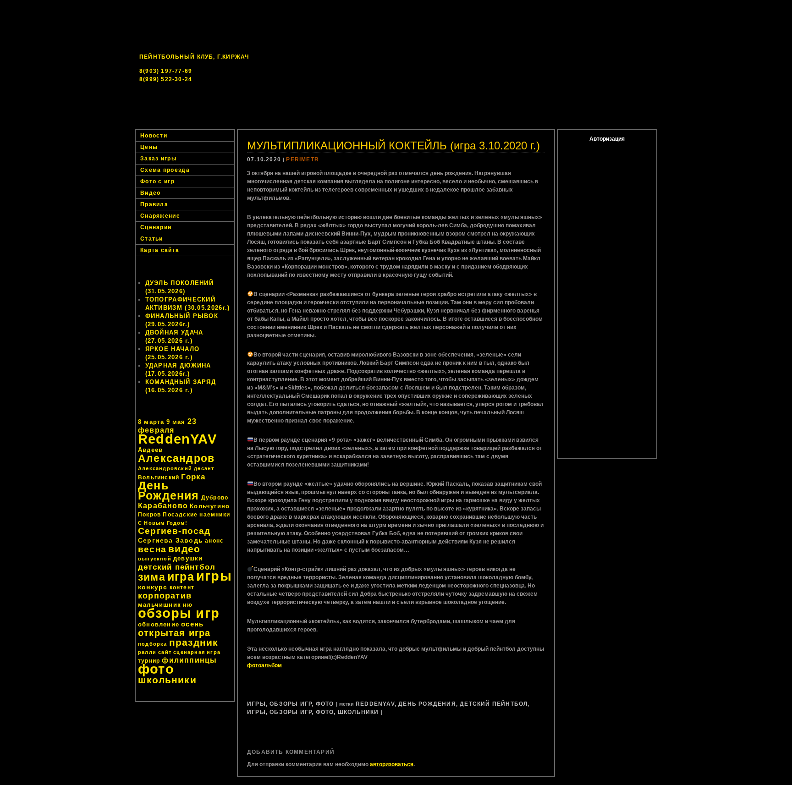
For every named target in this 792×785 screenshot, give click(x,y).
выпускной (154, 558)
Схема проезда (165, 170)
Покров (149, 514)
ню (187, 604)
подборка (152, 644)
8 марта (151, 421)
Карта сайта (159, 250)
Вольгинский (158, 477)
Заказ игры (566, 124)
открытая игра (174, 633)
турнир (149, 661)
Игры (256, 704)
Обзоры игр (291, 704)
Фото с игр (157, 181)
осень (192, 624)
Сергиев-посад (174, 531)
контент (182, 587)
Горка (193, 476)
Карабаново (163, 506)
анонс (214, 540)
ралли (147, 652)
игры (214, 575)
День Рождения (168, 490)
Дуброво (214, 497)
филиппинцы (189, 660)
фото (156, 668)
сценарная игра (196, 652)
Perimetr (302, 159)
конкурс (152, 587)
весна (152, 549)
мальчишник (159, 604)
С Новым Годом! (162, 523)
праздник (194, 642)
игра (180, 577)
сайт (164, 652)
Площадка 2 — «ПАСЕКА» (444, 124)
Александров (176, 458)
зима (151, 577)
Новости (272, 124)
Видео (150, 193)
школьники (167, 680)
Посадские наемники (196, 514)
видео (184, 548)
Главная (221, 124)
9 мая (176, 421)
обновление (158, 624)
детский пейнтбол (176, 566)
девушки (188, 558)
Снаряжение (160, 216)
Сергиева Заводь (170, 540)
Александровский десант (176, 468)
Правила (154, 204)
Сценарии (155, 227)
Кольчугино (210, 506)
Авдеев (150, 449)
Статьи (151, 239)
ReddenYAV (177, 439)
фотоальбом (264, 665)
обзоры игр (179, 613)
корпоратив (165, 595)
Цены (515, 124)
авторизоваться (391, 764)
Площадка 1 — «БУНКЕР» (346, 124)
